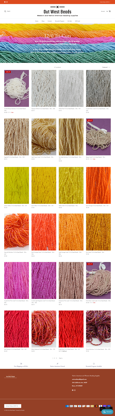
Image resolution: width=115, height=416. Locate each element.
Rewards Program (59, 21)
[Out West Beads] (57, 11)
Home (36, 21)
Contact (50, 21)
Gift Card (77, 21)
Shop (43, 21)
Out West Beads (11, 410)
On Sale (70, 21)
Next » (61, 358)
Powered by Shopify (20, 410)
